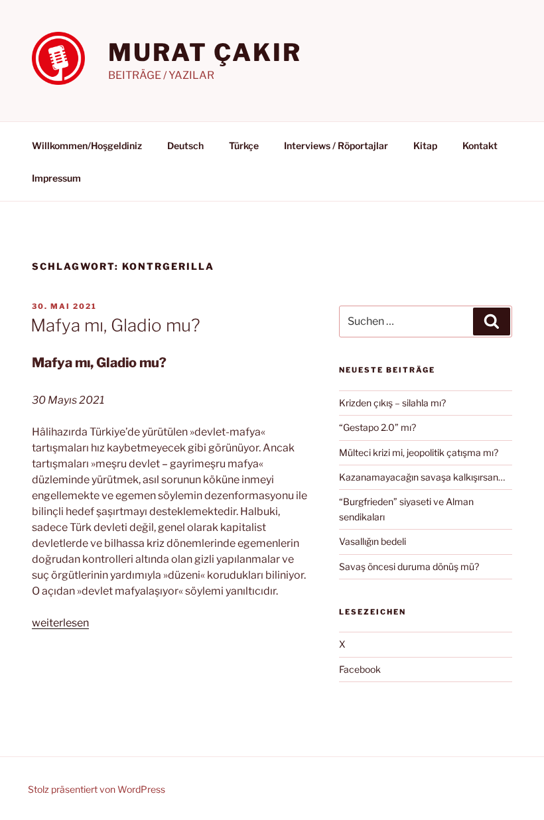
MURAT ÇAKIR (205, 52)
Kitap (425, 145)
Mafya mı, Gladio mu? (115, 325)
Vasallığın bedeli (372, 541)
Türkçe (244, 145)
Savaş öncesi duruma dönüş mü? (409, 566)
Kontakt (480, 145)
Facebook (360, 669)
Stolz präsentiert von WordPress (96, 789)
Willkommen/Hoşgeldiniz (87, 145)
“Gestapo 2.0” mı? (377, 427)
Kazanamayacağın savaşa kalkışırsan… (422, 477)
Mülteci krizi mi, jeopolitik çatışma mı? (418, 452)
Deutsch (185, 145)
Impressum (56, 178)
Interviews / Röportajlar (336, 145)
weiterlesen (60, 622)
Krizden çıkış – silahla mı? (392, 402)
